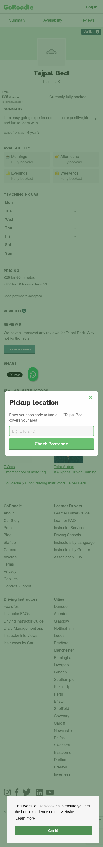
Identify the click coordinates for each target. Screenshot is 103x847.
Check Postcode (51, 444)
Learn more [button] (25, 818)
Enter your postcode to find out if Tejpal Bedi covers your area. (46, 417)
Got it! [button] (53, 831)
